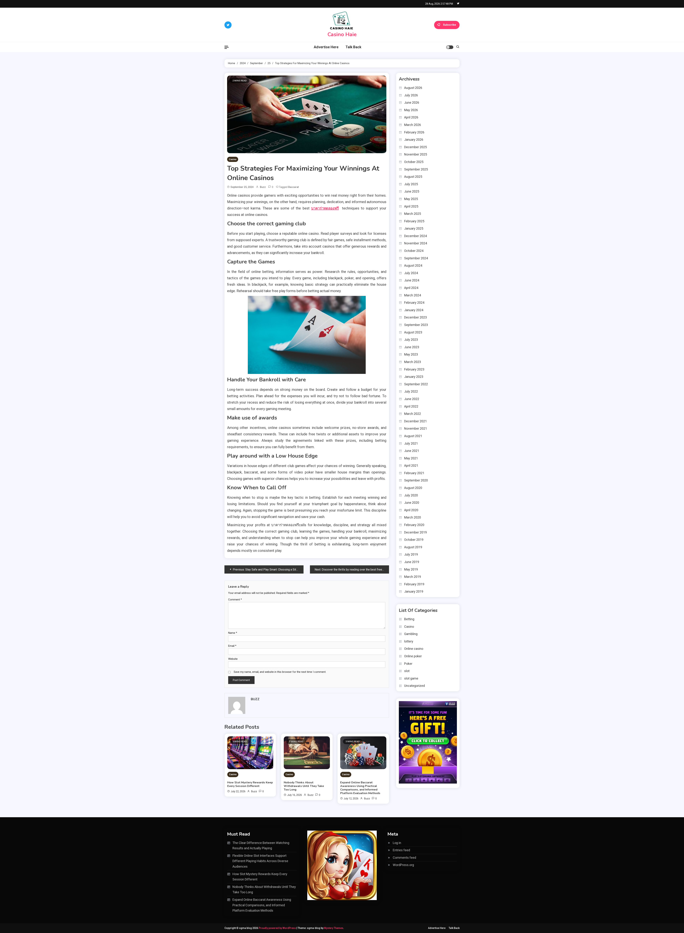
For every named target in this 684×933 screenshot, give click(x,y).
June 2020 (411, 502)
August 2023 (413, 332)
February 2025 (414, 221)
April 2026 (411, 117)
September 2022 (416, 384)
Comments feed (404, 857)
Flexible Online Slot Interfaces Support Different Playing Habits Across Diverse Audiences (260, 861)
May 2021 (411, 458)
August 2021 (413, 436)
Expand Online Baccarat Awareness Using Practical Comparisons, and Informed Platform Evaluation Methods (360, 788)
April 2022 (411, 406)
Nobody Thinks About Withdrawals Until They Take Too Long (304, 786)
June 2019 (411, 562)
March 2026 (412, 125)
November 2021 (415, 428)
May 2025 (411, 199)
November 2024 (415, 243)
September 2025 (416, 169)
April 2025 (411, 206)
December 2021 (415, 421)
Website (233, 658)
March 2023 (412, 362)
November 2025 (415, 154)
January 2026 (413, 139)
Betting (409, 619)
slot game (411, 678)
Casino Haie (342, 34)
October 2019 (413, 539)
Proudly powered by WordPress (277, 928)
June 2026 (411, 102)
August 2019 (413, 547)
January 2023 (413, 377)
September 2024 (416, 258)
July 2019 (411, 554)
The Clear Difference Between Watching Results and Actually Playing (260, 845)
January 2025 (413, 228)
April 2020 (411, 510)
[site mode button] (449, 47)
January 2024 (413, 310)
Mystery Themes (333, 928)
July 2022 (411, 391)
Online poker (413, 656)
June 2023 (411, 347)
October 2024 (413, 251)
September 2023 (416, 325)
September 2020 (416, 480)
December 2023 (415, 317)
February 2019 (414, 584)
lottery (408, 641)
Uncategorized (414, 686)
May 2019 (411, 569)
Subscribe (449, 24)
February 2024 (414, 302)
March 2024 (412, 295)
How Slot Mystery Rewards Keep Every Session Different (250, 784)
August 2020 (413, 488)
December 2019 (415, 532)
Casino (232, 159)
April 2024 (411, 288)
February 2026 (414, 132)
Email (232, 645)
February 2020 (414, 525)
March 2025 (412, 214)
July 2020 (411, 495)
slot (407, 671)
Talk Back (353, 47)
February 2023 (414, 369)
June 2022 (411, 399)
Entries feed (401, 850)
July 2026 (411, 95)
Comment (235, 599)
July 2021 (411, 443)
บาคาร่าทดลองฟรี (325, 208)
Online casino (413, 648)
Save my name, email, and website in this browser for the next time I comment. (280, 671)
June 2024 (411, 280)
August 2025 (413, 176)
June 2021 (411, 451)
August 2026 (413, 88)
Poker (408, 663)
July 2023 (411, 339)
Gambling (411, 634)
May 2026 (411, 110)
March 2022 (412, 414)
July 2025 (411, 184)
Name (232, 632)
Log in (397, 843)
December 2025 (415, 147)
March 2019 (412, 577)
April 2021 (411, 465)
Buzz (263, 187)
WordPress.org (403, 865)
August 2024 (413, 265)
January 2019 (413, 591)
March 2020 (412, 517)
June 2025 (411, 191)
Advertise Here (326, 47)
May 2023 (411, 354)
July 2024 (411, 273)
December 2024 (415, 236)
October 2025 (413, 162)
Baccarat (293, 187)
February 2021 (414, 473)
